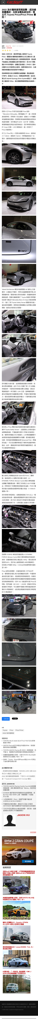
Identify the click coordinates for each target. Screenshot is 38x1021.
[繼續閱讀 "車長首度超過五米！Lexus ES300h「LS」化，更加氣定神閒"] (16, 960)
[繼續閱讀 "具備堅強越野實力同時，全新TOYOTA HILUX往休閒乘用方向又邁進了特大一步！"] (16, 910)
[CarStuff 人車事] (15, 1)
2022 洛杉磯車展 (8, 733)
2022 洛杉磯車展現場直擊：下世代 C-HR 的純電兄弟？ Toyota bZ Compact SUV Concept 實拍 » (18, 777)
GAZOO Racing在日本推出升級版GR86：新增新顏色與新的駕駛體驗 (19, 746)
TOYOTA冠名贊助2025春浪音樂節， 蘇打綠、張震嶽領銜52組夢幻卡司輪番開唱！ (19, 810)
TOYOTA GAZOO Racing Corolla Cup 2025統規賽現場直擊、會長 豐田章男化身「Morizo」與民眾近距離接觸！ (19, 788)
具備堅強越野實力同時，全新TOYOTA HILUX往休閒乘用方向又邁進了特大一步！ (19, 756)
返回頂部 (33, 832)
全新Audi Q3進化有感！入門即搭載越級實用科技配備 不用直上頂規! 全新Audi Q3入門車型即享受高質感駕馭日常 (19, 873)
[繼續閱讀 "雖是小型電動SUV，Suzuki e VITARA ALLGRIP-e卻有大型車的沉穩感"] (16, 935)
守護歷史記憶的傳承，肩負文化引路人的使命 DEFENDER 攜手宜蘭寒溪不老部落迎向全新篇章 (19, 805)
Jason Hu (8, 46)
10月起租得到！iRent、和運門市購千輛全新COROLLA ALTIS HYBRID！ (17, 800)
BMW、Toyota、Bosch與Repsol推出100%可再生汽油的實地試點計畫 (19, 760)
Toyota (5, 730)
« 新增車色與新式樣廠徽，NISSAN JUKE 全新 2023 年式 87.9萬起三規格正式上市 (19, 772)
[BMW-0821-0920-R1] (19, 850)
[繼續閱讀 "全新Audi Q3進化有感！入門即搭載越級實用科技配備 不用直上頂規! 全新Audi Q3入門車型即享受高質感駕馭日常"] (16, 886)
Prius (11, 730)
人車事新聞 (9, 48)
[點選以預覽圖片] (18, 32)
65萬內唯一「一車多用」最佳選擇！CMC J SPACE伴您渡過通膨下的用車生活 (17, 972)
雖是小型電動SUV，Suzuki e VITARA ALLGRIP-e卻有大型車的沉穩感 (15, 923)
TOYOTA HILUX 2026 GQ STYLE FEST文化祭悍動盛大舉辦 (19, 742)
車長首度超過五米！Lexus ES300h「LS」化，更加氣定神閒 (18, 948)
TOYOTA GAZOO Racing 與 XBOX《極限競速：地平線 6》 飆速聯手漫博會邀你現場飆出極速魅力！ (19, 751)
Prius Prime (19, 730)
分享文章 (6, 719)
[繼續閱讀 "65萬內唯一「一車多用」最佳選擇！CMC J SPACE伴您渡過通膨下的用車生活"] (16, 984)
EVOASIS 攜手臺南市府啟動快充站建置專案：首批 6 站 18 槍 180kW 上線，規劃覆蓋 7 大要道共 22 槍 (19, 795)
